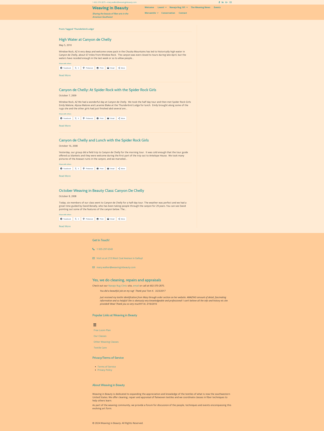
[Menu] (94, 324)
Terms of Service (106, 366)
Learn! (161, 7)
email (136, 285)
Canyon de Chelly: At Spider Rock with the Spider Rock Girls (107, 89)
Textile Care (100, 347)
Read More (65, 75)
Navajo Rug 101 (177, 7)
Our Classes (100, 335)
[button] (166, 7)
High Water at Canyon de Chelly (85, 39)
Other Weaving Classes (106, 341)
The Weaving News (200, 7)
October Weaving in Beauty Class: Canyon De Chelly (101, 190)
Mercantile (150, 13)
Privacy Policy (104, 369)
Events (217, 7)
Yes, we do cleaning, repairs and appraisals (126, 280)
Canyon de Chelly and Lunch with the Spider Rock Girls (104, 140)
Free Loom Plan (102, 330)
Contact (183, 13)
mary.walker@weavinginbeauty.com (122, 2)
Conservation (168, 13)
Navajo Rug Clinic (117, 285)
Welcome (149, 7)
